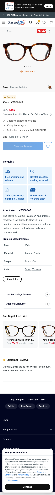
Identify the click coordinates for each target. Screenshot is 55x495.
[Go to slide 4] (30, 66)
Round (28, 261)
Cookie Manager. (12, 480)
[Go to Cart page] (51, 22)
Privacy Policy (23, 475)
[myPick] (49, 31)
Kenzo (9, 31)
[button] (27, 15)
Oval (34, 261)
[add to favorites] (48, 146)
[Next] (52, 15)
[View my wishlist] (44, 22)
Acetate (28, 253)
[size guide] (27, 137)
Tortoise (36, 269)
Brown (28, 269)
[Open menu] (3, 22)
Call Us (11, 406)
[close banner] (1, 6)
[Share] (51, 75)
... (3, 31)
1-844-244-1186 (36, 399)
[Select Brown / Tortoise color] (50, 87)
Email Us (43, 406)
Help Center (26, 406)
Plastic (36, 253)
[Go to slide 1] (24, 66)
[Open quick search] (30, 22)
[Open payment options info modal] (49, 114)
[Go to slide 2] (26, 66)
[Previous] (3, 15)
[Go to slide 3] (28, 66)
